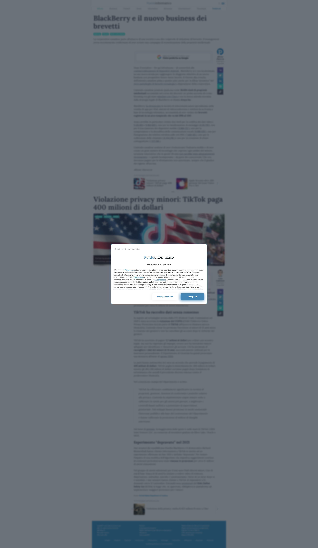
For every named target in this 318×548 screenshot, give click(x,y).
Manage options (165, 297)
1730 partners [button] (129, 270)
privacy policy (191, 289)
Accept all (192, 297)
